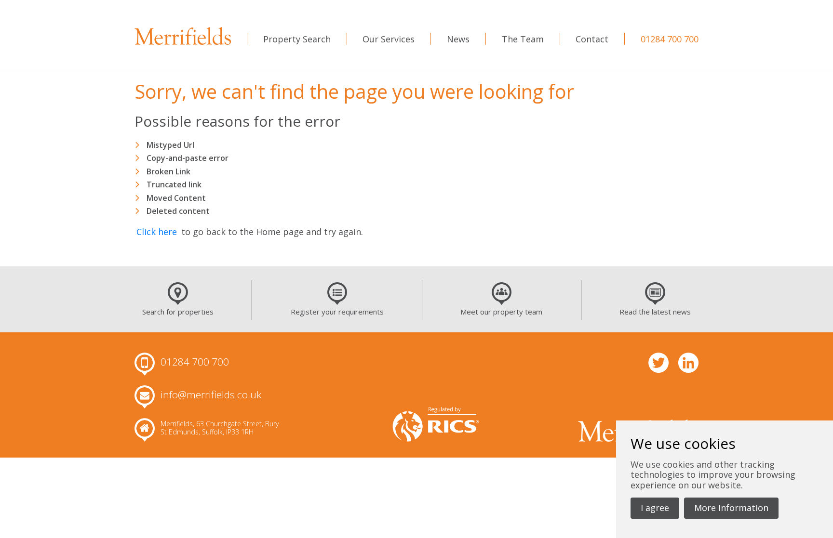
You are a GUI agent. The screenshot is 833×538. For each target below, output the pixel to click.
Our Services (389, 39)
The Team (523, 39)
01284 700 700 (670, 39)
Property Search (297, 39)
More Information (731, 507)
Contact (592, 39)
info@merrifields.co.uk (211, 395)
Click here (156, 231)
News (458, 39)
